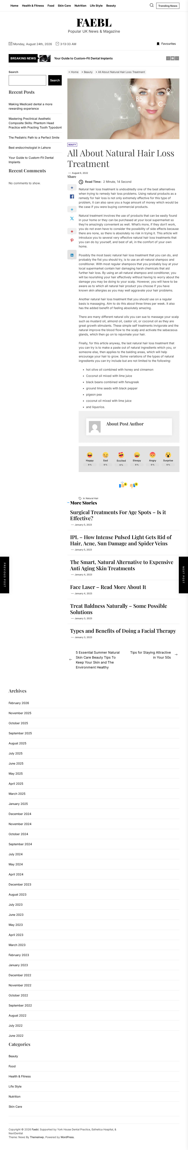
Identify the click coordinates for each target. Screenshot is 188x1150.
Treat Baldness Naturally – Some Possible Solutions (118, 608)
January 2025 (18, 804)
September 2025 (20, 733)
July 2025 (16, 753)
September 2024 (20, 844)
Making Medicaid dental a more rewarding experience (30, 106)
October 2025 (18, 723)
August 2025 (17, 743)
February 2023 (19, 955)
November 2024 (20, 824)
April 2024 (16, 874)
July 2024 (16, 854)
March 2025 (17, 794)
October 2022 (18, 995)
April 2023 (16, 935)
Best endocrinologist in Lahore (30, 147)
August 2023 (17, 894)
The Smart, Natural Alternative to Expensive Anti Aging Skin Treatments (121, 565)
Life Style (96, 5)
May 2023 (16, 925)
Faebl (94, 22)
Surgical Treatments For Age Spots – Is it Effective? (118, 515)
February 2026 (19, 703)
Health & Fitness (33, 5)
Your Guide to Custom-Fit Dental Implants (31, 160)
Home (14, 5)
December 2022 (20, 975)
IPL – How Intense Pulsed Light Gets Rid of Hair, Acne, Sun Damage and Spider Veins (120, 540)
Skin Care (64, 5)
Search (13, 72)
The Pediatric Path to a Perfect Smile (34, 137)
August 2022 (17, 1015)
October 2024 (18, 834)
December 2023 (20, 884)
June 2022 (16, 1035)
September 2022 (20, 1005)
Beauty (111, 5)
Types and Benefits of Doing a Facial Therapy (123, 630)
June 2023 (16, 914)
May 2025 (16, 773)
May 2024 (16, 864)
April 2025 (16, 783)
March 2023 (17, 945)
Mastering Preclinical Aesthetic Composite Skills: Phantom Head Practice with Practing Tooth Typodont (35, 123)
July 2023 (16, 904)
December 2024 (20, 814)
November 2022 (20, 985)
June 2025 (16, 763)
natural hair (92, 498)
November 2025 (20, 713)
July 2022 (16, 1025)
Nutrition (80, 5)
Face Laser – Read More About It (108, 586)
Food (51, 5)
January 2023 (18, 965)
